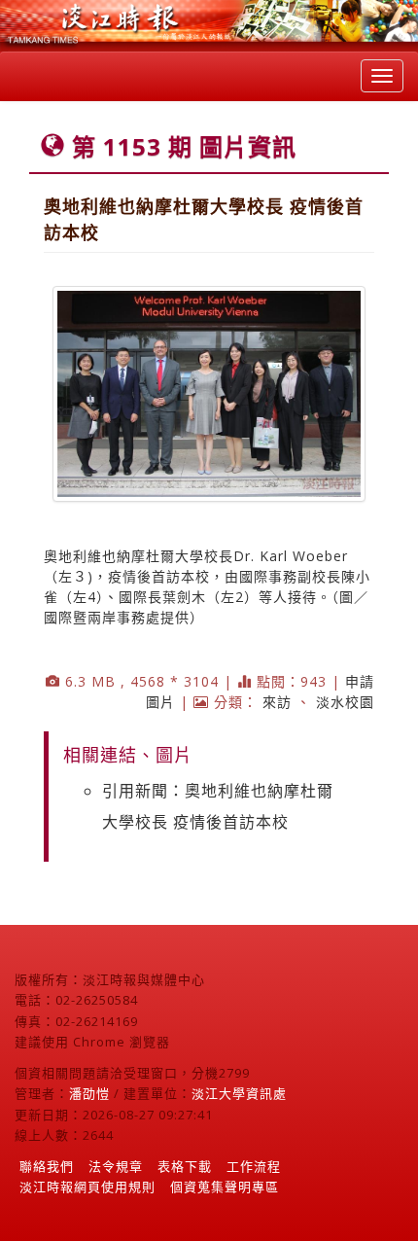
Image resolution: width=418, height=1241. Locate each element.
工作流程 (253, 1166)
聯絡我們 (46, 1166)
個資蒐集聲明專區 (224, 1186)
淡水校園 (345, 701)
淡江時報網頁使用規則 (87, 1186)
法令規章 (115, 1166)
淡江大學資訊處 (239, 1093)
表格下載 (184, 1166)
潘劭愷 (89, 1093)
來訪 (277, 701)
